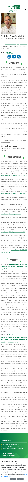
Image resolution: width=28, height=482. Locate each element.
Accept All (12, 479)
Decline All (20, 479)
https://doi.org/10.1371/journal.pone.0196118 (13, 232)
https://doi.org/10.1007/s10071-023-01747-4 (13, 194)
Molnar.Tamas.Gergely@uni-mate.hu (16, 44)
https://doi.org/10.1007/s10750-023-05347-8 (14, 176)
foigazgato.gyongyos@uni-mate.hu (13, 452)
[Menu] (25, 9)
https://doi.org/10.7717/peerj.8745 (11, 214)
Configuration (4, 479)
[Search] (2, 9)
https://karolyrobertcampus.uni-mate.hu (12, 449)
